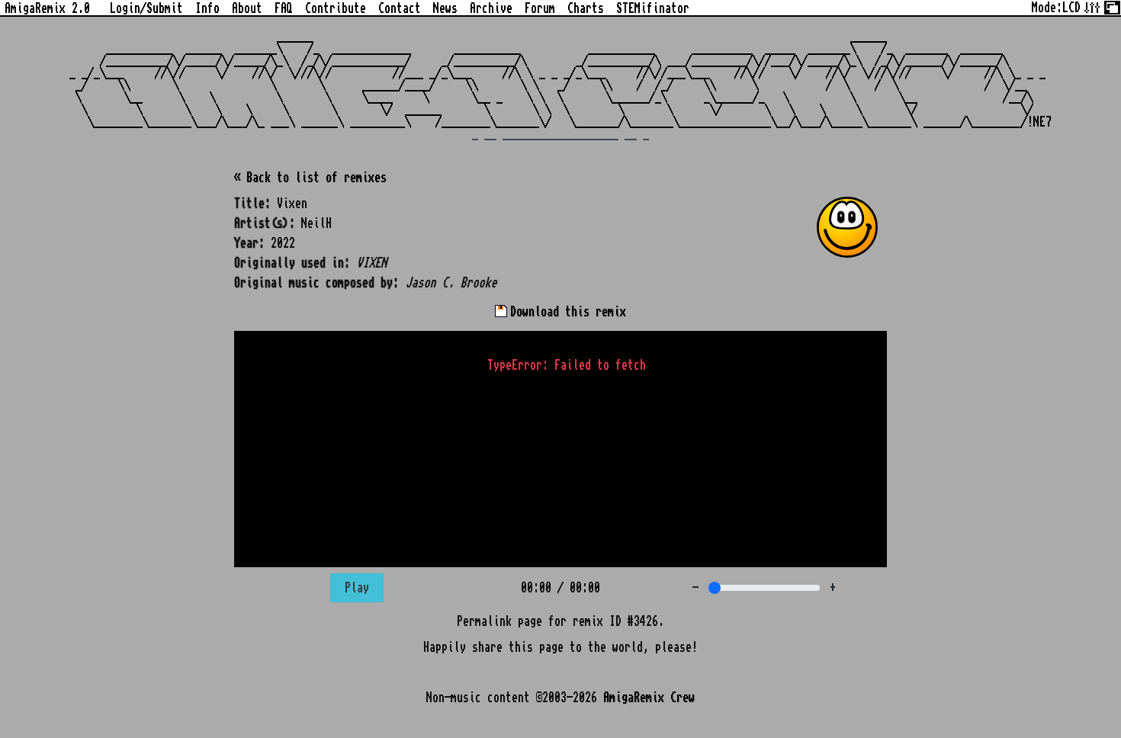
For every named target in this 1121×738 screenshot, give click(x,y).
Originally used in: (292, 263)
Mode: (1056, 8)
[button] (847, 227)
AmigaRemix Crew (649, 697)
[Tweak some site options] (1092, 6)
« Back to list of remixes (310, 178)
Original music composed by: (316, 283)
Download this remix (565, 312)
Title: (252, 203)
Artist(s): (264, 223)
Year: (249, 243)
